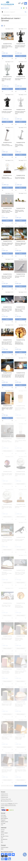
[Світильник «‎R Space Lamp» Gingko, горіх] (7, 595)
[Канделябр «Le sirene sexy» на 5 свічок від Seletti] (7, 69)
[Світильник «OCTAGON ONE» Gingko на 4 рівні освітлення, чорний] (20, 563)
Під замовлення (4, 839)
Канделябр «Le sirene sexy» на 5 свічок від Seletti (6, 79)
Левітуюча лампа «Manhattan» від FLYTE (7, 178)
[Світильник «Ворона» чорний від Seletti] (20, 530)
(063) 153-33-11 (5, 8)
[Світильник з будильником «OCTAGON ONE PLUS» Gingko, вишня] (20, 233)
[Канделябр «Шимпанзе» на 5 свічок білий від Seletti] (20, 102)
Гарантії (2, 831)
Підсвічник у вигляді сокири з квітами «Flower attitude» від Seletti (7, 211)
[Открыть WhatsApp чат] (23, 8)
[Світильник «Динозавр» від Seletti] (20, 266)
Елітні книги (3, 815)
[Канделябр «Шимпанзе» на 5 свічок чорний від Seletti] (20, 36)
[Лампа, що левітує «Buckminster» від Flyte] (7, 431)
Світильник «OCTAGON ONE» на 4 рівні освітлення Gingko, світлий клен (20, 310)
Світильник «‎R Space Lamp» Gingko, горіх (6, 606)
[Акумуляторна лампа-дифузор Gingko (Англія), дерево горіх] (7, 36)
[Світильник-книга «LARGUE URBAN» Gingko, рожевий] (7, 661)
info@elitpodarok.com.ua (7, 800)
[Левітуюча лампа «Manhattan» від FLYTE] (7, 168)
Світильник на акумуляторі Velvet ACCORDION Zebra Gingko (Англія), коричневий (19, 343)
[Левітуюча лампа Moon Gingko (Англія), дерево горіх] (7, 497)
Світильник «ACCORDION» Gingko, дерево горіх (7, 573)
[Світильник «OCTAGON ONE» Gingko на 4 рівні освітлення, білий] (7, 299)
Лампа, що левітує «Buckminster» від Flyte (7, 441)
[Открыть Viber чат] (26, 8)
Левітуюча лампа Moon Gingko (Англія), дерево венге (20, 474)
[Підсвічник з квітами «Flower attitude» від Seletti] (20, 201)
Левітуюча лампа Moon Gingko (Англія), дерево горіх (7, 507)
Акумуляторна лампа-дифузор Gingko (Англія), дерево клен (20, 408)
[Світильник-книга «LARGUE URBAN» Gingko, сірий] (20, 628)
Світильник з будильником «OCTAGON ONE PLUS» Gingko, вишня (20, 244)
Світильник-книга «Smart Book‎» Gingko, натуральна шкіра (7, 738)
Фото (2, 842)
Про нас (2, 834)
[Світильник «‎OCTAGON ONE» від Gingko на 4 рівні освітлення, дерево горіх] (7, 332)
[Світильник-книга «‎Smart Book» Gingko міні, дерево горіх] (20, 760)
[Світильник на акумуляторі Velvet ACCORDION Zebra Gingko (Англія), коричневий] (20, 332)
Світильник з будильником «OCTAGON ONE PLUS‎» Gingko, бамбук (7, 244)
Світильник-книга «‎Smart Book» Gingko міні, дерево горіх (20, 770)
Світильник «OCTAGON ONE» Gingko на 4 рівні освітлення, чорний (20, 573)
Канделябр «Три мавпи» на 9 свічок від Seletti (7, 112)
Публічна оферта (4, 832)
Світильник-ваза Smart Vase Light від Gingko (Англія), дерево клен (6, 375)
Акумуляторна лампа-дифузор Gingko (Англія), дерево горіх (7, 46)
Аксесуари (3, 823)
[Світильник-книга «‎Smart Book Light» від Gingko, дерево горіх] (7, 760)
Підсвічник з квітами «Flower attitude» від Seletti (19, 211)
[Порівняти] (2, 58)
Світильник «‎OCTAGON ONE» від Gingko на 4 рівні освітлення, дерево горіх (7, 343)
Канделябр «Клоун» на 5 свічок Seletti (20, 79)
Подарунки (3, 820)
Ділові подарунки (4, 818)
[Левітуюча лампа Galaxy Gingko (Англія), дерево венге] (7, 464)
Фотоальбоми (3, 816)
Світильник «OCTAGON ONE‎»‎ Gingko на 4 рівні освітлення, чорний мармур (7, 277)
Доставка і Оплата (4, 836)
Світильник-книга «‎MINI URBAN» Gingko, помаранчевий (20, 738)
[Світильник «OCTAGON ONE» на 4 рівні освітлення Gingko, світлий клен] (20, 299)
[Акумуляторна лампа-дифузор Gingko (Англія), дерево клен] (20, 398)
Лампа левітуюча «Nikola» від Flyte (20, 441)
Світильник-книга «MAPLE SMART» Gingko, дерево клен (7, 408)
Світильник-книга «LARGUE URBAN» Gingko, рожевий (6, 672)
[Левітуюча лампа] (20, 497)
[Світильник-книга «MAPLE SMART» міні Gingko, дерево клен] (20, 661)
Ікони (2, 824)
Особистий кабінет (4, 847)
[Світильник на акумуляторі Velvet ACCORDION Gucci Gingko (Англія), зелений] (20, 595)
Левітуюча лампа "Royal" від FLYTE (20, 507)
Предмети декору (4, 821)
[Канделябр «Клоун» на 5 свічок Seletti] (20, 69)
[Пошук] (25, 12)
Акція (2, 837)
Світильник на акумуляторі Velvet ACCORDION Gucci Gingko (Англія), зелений (20, 606)
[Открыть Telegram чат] (21, 8)
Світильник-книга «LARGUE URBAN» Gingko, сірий (19, 639)
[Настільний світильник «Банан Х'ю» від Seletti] (20, 168)
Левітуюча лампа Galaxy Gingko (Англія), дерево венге (7, 474)
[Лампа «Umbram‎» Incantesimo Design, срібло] (20, 135)
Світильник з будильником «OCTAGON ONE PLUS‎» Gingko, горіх (7, 540)
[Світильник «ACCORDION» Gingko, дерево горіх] (7, 563)
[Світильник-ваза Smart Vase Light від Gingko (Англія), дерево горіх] (20, 365)
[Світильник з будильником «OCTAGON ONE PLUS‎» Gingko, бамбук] (7, 233)
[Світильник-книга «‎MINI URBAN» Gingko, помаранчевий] (20, 727)
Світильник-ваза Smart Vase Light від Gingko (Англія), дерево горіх (20, 375)
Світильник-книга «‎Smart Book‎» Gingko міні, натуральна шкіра (20, 705)
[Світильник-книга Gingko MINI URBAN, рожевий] (7, 628)
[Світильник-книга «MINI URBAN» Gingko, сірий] (7, 694)
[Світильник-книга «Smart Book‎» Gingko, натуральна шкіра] (7, 727)
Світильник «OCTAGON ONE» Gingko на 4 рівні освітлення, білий (7, 310)
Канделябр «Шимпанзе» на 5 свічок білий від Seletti (20, 112)
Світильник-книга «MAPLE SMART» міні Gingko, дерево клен (20, 672)
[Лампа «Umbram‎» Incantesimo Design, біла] (7, 135)
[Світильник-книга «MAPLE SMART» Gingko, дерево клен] (7, 398)
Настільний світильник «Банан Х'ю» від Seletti (20, 178)
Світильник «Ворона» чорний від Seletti (19, 540)
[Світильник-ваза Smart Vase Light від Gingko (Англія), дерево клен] (7, 365)
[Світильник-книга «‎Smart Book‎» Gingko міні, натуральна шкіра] (20, 694)
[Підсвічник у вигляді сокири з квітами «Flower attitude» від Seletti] (7, 201)
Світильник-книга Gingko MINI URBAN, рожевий (7, 639)
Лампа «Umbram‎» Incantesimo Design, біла (7, 145)
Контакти (3, 829)
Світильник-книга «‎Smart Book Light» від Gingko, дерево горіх (7, 770)
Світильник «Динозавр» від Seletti (20, 277)
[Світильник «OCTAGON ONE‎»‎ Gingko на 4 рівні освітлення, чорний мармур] (7, 266)
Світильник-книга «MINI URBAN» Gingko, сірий (7, 704)
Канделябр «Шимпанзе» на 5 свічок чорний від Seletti (20, 46)
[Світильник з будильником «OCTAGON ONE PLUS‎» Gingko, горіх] (7, 530)
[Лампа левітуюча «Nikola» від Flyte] (20, 431)
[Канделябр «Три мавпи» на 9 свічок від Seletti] (7, 102)
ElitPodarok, (10, 803)
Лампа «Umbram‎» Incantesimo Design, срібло (19, 145)
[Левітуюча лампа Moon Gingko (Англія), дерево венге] (20, 464)
